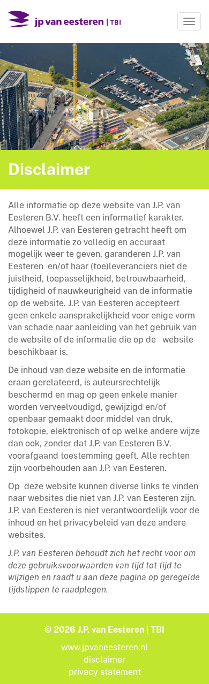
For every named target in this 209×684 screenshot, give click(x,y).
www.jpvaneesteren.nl (104, 647)
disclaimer (104, 660)
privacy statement (105, 672)
